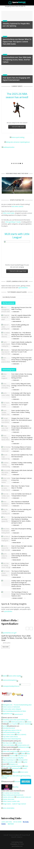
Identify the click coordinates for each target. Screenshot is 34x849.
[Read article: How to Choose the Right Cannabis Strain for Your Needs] (5, 548)
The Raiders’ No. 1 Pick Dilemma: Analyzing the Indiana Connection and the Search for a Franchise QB (21, 334)
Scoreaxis (13, 297)
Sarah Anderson (17, 321)
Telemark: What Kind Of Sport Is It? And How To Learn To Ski (22, 351)
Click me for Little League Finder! (18, 271)
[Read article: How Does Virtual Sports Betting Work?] (5, 531)
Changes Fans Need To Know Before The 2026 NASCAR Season (21, 419)
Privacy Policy (25, 835)
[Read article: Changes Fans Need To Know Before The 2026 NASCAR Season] (5, 420)
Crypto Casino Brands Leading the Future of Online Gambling (21, 343)
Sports (5, 20)
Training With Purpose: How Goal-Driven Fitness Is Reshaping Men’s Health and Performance (21, 359)
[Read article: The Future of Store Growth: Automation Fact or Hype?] (5, 405)
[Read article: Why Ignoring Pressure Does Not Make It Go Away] (5, 309)
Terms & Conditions (14, 835)
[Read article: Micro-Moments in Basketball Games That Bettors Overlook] (5, 504)
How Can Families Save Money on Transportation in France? (21, 495)
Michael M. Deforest (18, 598)
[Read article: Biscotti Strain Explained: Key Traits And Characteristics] (5, 457)
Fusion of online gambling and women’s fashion (20, 326)
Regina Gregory (17, 542)
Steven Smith (16, 311)
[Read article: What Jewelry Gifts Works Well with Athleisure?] (5, 472)
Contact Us (19, 837)
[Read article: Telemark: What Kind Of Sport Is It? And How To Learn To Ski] (5, 352)
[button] (31, 628)
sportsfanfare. (8, 611)
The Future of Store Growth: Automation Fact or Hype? (19, 403)
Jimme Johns (6, 643)
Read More (6, 647)
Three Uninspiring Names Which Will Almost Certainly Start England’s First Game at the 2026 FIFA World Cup (22, 438)
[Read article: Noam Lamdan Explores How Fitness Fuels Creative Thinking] (5, 412)
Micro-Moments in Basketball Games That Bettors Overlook (20, 502)
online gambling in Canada (13, 222)
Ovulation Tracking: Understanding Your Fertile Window (21, 463)
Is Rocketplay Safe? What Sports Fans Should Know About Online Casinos (21, 395)
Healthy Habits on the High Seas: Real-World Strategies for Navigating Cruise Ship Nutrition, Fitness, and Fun (21, 583)
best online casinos (17, 206)
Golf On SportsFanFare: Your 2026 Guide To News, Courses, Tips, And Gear (16, 638)
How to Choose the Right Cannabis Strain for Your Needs (21, 547)
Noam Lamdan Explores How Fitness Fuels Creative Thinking (20, 411)
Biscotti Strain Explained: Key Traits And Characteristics (21, 455)
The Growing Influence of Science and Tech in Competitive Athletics (21, 448)
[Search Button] (32, 2)
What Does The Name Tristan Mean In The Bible (20, 487)
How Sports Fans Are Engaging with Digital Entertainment (16, 79)
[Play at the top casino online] (10, 790)
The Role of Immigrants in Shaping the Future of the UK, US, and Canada (21, 538)
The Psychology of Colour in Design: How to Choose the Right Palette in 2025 (21, 594)
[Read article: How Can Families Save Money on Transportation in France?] (5, 496)
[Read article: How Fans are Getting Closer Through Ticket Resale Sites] (5, 565)
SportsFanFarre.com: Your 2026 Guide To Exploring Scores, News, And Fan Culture (17, 59)
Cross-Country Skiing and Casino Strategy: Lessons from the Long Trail (21, 385)
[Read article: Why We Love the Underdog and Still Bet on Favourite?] (5, 511)
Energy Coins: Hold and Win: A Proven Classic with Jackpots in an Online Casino (21, 428)
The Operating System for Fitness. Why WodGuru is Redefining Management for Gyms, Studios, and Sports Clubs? (21, 520)
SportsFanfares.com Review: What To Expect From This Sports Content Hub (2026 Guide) (17, 41)
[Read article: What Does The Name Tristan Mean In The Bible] (5, 488)
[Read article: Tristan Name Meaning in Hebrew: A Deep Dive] (5, 480)
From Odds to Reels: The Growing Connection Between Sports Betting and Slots (21, 376)
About (13, 837)
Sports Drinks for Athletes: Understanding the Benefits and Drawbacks (20, 555)
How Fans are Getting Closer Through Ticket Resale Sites (20, 564)
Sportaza (11, 824)
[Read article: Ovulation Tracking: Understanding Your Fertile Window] (5, 465)
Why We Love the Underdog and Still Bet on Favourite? (21, 510)
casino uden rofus (6, 822)
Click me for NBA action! (18, 127)
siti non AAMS (17, 822)
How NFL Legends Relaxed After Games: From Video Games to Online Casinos (21, 317)
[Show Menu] (2, 2)
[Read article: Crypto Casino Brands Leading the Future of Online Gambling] (5, 344)
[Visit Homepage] (17, 3)
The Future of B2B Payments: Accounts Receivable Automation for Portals (21, 573)
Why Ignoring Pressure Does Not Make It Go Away (21, 308)
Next (29, 154)
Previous (4, 154)
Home (5, 835)
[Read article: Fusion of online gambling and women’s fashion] (5, 327)
